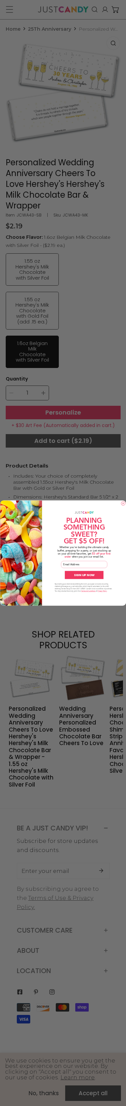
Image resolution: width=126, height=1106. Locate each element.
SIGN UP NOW (84, 575)
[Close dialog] (123, 503)
